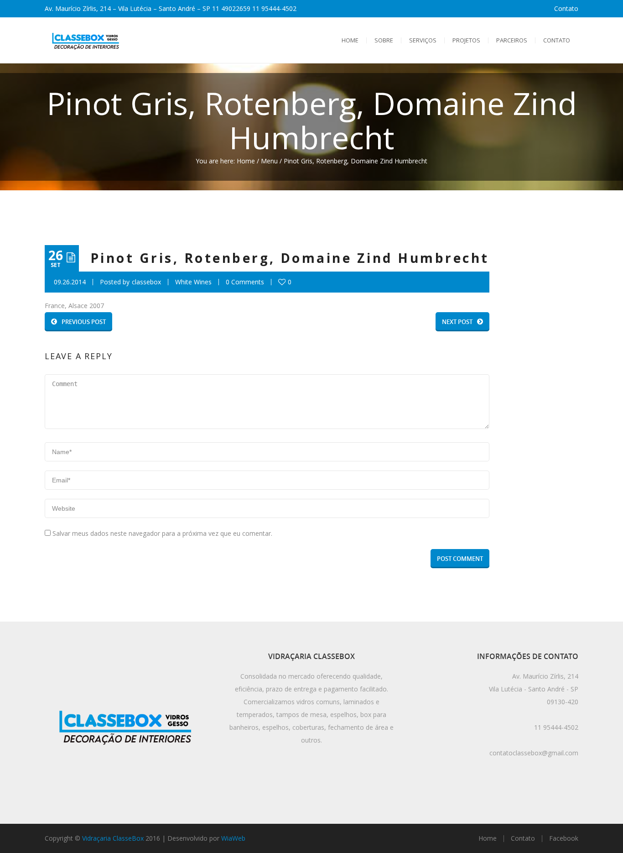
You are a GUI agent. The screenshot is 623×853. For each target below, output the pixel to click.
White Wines (193, 282)
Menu (269, 161)
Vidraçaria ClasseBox (113, 838)
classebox (146, 282)
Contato (566, 8)
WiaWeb (233, 838)
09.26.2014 (70, 282)
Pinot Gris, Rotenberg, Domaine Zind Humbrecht (289, 258)
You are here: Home (225, 161)
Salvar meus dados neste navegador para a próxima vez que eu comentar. (162, 533)
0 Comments (245, 282)
